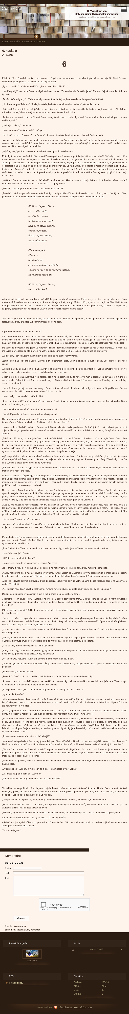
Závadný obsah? (66, 1007)
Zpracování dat (80, 1007)
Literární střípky (15, 41)
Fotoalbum (32, 960)
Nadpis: (8, 873)
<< (73, 949)
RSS (90, 1007)
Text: (7, 878)
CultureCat (12, 8)
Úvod (4, 41)
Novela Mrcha (29, 41)
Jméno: (8, 868)
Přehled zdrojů (16, 983)
